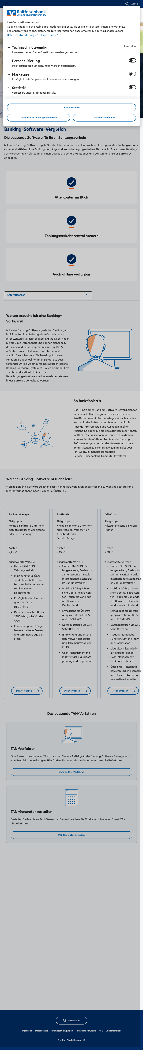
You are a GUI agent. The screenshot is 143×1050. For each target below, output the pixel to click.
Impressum (47, 35)
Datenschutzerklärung (21, 35)
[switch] (132, 60)
